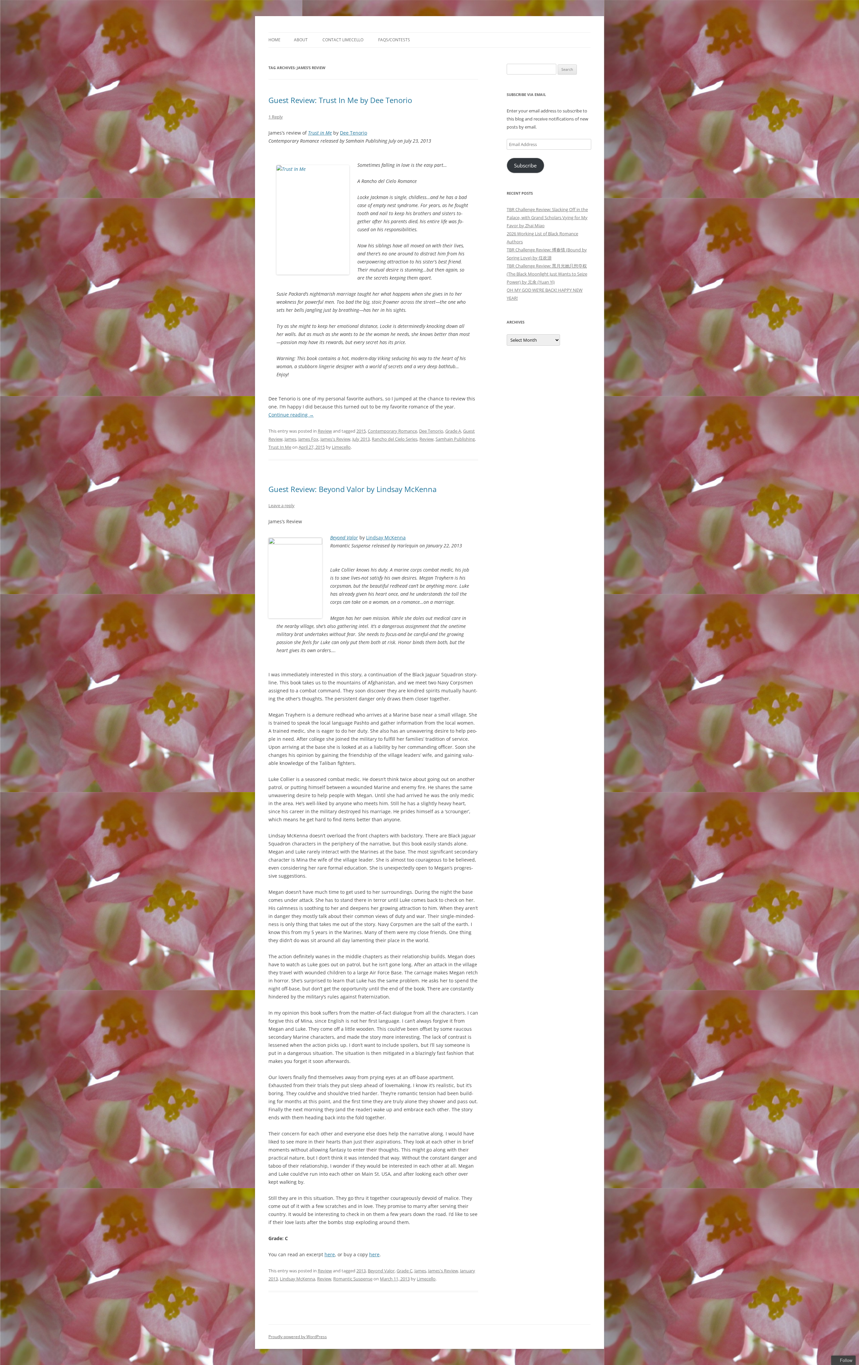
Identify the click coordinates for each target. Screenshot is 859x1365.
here (329, 1254)
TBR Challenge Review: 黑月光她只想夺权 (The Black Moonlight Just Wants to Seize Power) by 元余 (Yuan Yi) (547, 274)
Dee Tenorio (353, 133)
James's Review (335, 439)
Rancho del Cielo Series (394, 439)
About (301, 40)
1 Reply (275, 117)
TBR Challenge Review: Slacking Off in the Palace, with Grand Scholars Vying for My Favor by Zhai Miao (547, 217)
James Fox (308, 439)
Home (274, 40)
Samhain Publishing (455, 439)
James (290, 439)
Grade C (404, 1271)
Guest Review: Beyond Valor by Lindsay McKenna (352, 489)
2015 (361, 431)
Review (325, 431)
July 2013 (361, 439)
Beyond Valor (344, 537)
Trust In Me (279, 447)
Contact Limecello (342, 40)
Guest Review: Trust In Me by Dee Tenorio (340, 100)
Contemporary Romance (392, 431)
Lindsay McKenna (386, 537)
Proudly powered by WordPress (297, 1336)
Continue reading (291, 414)
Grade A (453, 431)
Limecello (341, 447)
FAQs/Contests (394, 40)
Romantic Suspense (352, 1279)
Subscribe (525, 165)
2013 (361, 1271)
